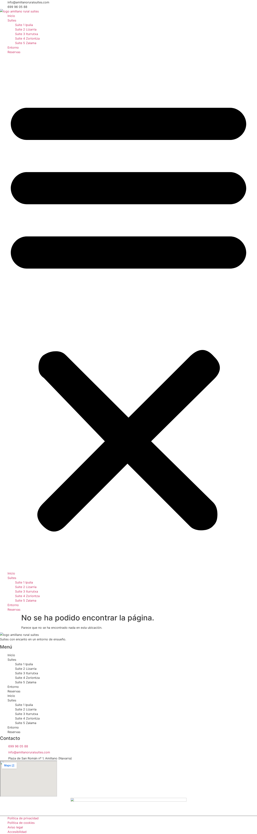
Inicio (11, 16)
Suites (12, 20)
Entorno (13, 47)
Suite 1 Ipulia (24, 25)
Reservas (14, 52)
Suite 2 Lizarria (25, 29)
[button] (128, 312)
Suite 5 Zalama (25, 43)
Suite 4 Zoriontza (27, 38)
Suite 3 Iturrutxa (26, 34)
